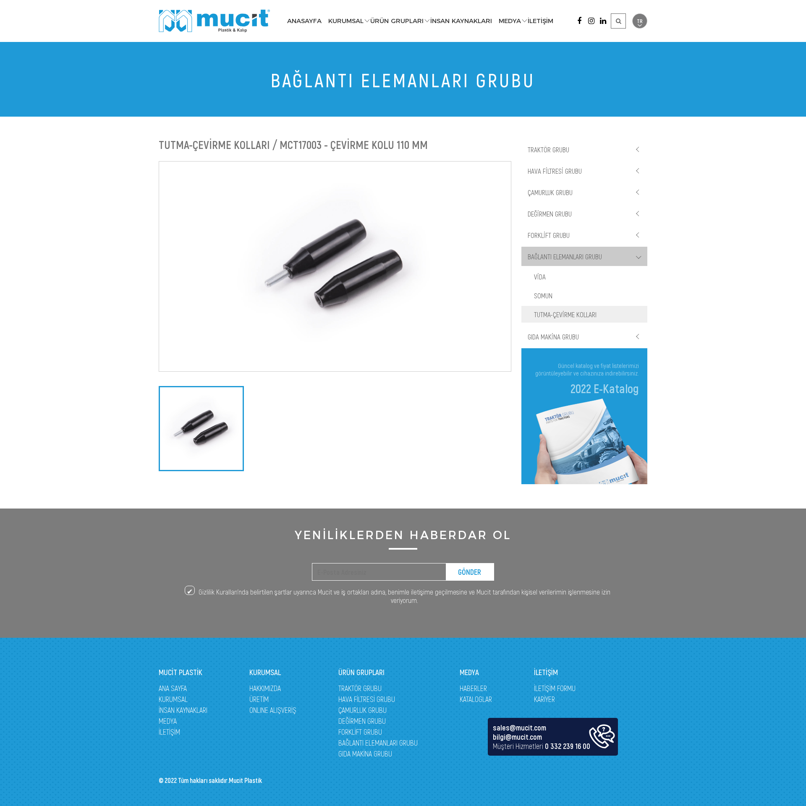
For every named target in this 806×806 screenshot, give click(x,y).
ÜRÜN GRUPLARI (397, 21)
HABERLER (473, 688)
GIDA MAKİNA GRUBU (553, 336)
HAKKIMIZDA (265, 688)
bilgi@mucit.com (517, 736)
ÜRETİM (259, 699)
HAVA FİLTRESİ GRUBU (555, 171)
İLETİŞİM (540, 21)
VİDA (540, 276)
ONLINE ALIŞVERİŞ (272, 710)
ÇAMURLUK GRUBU (550, 192)
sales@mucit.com (519, 727)
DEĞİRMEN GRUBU (550, 213)
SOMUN (543, 295)
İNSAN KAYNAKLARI (461, 21)
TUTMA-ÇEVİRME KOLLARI (565, 314)
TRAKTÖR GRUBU (548, 149)
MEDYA (510, 21)
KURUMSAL (346, 21)
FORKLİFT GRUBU (549, 235)
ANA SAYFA (173, 688)
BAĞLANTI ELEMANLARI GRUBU (565, 256)
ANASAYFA (304, 21)
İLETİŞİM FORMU (555, 688)
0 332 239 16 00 (567, 746)
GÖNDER (469, 571)
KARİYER (544, 699)
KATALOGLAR (476, 699)
